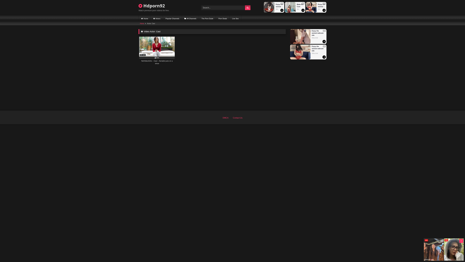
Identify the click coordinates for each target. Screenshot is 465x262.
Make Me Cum (300, 6)
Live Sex (235, 19)
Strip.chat (279, 9)
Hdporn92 (153, 6)
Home (145, 19)
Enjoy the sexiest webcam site (279, 6)
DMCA (226, 118)
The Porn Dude (207, 19)
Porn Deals (222, 19)
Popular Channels (172, 19)
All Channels (191, 19)
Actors (157, 19)
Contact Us (237, 118)
